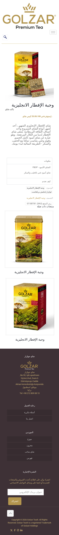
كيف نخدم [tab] (46, 181)
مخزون (30, 445)
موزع (29, 439)
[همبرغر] (53, 32)
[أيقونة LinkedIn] (21, 530)
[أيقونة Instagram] (18, 530)
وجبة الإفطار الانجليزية (35, 188)
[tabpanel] (29, 171)
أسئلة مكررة (29, 412)
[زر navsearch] (5, 37)
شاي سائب (29, 452)
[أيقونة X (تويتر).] (11, 530)
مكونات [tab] (47, 161)
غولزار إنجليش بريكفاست (42, 192)
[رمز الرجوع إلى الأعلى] (10, 513)
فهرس (29, 458)
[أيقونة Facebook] (15, 530)
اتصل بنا (29, 419)
